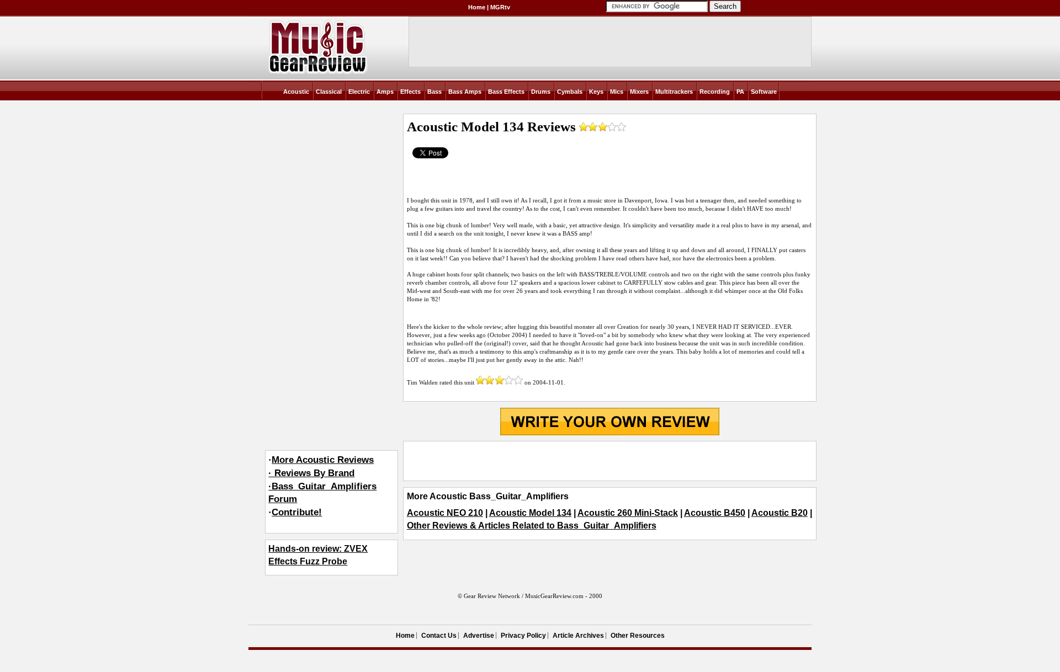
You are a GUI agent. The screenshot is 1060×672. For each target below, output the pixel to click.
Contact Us (439, 635)
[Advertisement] (610, 461)
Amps (385, 91)
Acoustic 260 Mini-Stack (627, 513)
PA (740, 91)
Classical (329, 91)
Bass (434, 91)
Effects (410, 91)
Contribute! (297, 512)
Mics (616, 91)
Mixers (639, 91)
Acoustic (296, 91)
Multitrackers (674, 91)
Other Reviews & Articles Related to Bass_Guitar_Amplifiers (531, 525)
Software (764, 91)
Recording (714, 91)
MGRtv (500, 7)
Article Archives (578, 635)
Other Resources (638, 635)
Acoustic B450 (714, 513)
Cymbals (569, 91)
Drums (540, 91)
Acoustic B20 (779, 513)
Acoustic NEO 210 (445, 513)
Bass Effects (506, 91)
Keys (596, 91)
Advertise (478, 635)
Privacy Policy (523, 635)
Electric (359, 91)
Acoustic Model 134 (530, 513)
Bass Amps (464, 91)
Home (476, 7)
